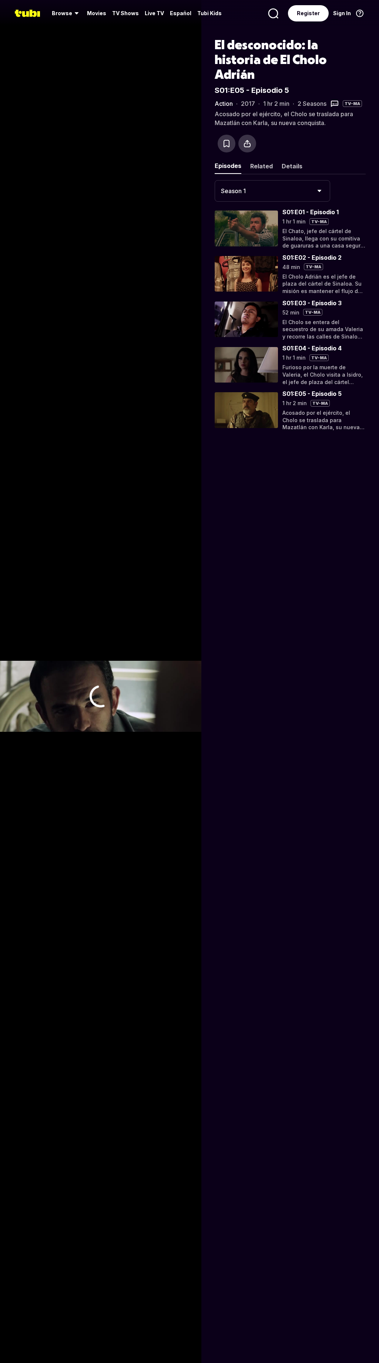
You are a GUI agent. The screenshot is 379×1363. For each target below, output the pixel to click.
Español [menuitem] (180, 13)
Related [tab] (261, 166)
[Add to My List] (226, 143)
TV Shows (125, 13)
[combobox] (272, 191)
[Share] (247, 143)
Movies (96, 13)
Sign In (342, 13)
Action (224, 103)
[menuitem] (66, 13)
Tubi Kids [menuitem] (209, 13)
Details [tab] (292, 166)
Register (308, 13)
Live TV (154, 13)
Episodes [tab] (228, 165)
